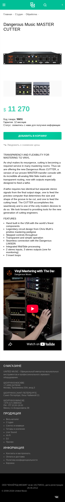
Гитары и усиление (15, 429)
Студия (19, 14)
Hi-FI (8, 435)
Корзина (10, 463)
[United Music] (32, 5)
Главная (7, 14)
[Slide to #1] (24, 88)
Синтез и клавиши (15, 425)
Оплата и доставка (15, 457)
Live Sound (11, 432)
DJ (7, 438)
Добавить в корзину (32, 135)
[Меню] (4, 5)
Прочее (10, 442)
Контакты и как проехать (18, 453)
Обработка (31, 14)
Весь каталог (12, 419)
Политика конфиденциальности (22, 460)
